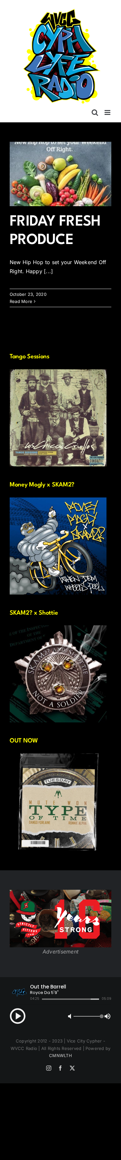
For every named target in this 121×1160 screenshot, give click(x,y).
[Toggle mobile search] (95, 112)
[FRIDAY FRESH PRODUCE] (60, 174)
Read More (21, 301)
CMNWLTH (60, 1055)
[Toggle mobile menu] (108, 112)
